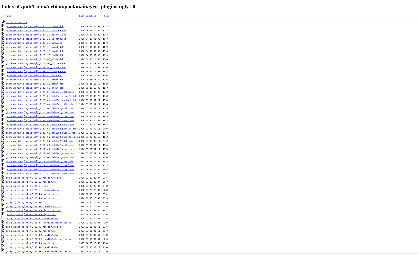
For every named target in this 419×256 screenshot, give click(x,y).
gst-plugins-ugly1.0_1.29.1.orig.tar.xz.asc (33, 178)
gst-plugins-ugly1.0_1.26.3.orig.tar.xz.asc (33, 210)
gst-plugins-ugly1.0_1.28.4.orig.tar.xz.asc (33, 194)
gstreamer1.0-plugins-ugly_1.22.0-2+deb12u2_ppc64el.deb (41, 129)
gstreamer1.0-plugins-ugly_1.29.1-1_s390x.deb (35, 26)
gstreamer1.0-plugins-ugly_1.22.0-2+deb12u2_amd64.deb (40, 157)
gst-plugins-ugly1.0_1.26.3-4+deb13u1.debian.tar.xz (38, 223)
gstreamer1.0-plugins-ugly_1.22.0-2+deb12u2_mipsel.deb (40, 133)
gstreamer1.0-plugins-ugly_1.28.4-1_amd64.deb (35, 88)
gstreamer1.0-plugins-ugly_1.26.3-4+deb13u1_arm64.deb (40, 116)
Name (8, 16)
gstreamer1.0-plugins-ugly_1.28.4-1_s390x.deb (35, 59)
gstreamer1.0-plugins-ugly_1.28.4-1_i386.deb (34, 75)
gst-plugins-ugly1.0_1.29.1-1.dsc (27, 186)
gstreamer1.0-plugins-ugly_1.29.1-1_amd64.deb (35, 55)
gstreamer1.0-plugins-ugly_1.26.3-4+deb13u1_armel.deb (40, 112)
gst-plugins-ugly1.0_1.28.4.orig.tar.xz (31, 198)
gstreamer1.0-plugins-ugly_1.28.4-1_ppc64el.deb (36, 67)
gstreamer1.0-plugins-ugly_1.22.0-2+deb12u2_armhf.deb (40, 145)
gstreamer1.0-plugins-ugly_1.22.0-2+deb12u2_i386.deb (39, 141)
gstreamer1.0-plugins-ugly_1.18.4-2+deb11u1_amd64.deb (40, 173)
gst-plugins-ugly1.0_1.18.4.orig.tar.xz (31, 243)
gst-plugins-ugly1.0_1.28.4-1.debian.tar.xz (33, 206)
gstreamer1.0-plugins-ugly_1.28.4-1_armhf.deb (35, 79)
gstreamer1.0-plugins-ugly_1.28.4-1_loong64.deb (36, 71)
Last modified (87, 16)
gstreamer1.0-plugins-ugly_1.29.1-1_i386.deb (34, 43)
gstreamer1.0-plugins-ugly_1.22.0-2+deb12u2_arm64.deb (40, 153)
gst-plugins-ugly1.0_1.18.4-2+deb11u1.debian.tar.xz (38, 251)
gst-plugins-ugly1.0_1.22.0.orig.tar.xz (31, 231)
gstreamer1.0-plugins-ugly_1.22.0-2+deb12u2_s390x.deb (40, 124)
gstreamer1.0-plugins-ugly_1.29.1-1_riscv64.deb (36, 30)
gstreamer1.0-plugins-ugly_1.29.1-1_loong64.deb (36, 39)
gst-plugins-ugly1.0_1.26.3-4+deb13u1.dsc (32, 218)
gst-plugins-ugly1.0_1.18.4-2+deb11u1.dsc (32, 247)
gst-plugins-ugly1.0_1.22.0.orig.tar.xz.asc (33, 227)
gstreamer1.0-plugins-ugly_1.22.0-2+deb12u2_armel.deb (40, 149)
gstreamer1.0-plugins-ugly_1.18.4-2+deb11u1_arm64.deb (40, 169)
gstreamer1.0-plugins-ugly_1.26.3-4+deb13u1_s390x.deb (40, 92)
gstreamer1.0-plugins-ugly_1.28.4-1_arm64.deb (35, 84)
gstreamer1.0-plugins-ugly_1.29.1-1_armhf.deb (35, 47)
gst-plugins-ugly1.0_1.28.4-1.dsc (27, 202)
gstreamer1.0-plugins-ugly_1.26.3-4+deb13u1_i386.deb (39, 104)
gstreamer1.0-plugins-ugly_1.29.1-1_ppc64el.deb (36, 35)
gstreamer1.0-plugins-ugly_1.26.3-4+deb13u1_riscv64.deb (41, 96)
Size (106, 16)
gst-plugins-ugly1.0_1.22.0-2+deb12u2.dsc (32, 235)
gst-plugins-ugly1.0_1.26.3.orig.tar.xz (31, 214)
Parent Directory (16, 22)
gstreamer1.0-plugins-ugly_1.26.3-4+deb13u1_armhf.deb (40, 108)
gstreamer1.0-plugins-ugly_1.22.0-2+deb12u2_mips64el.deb (42, 137)
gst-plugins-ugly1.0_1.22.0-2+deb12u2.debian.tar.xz (38, 239)
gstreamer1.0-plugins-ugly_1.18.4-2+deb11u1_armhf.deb (40, 165)
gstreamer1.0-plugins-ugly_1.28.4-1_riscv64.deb (36, 63)
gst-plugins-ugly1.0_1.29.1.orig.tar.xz (31, 182)
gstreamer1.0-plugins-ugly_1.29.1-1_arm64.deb (35, 51)
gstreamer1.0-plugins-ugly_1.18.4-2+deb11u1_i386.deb (39, 161)
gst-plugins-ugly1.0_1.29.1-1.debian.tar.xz (33, 190)
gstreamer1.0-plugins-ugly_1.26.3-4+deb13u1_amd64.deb (40, 120)
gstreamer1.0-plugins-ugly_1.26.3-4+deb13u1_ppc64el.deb (41, 100)
